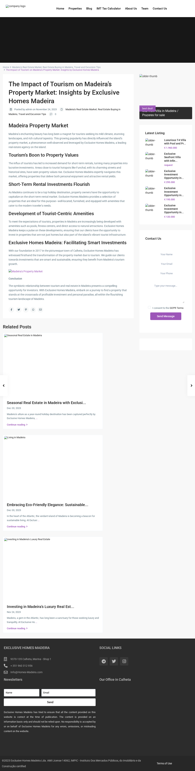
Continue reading (16, 424)
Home (60, 8)
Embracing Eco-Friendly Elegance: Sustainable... (47, 504)
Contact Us (160, 8)
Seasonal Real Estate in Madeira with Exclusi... (46, 402)
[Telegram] (103, 661)
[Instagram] (124, 661)
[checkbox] (149, 307)
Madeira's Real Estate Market (27, 67)
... (37, 418)
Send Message (166, 316)
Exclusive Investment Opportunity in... (174, 174)
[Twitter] (114, 661)
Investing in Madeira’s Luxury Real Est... (40, 606)
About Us (131, 8)
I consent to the (168, 308)
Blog (89, 8)
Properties (75, 8)
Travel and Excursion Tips (87, 67)
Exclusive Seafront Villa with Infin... (172, 157)
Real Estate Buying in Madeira (58, 67)
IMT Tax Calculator (109, 8)
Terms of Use (164, 763)
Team (144, 8)
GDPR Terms (177, 308)
